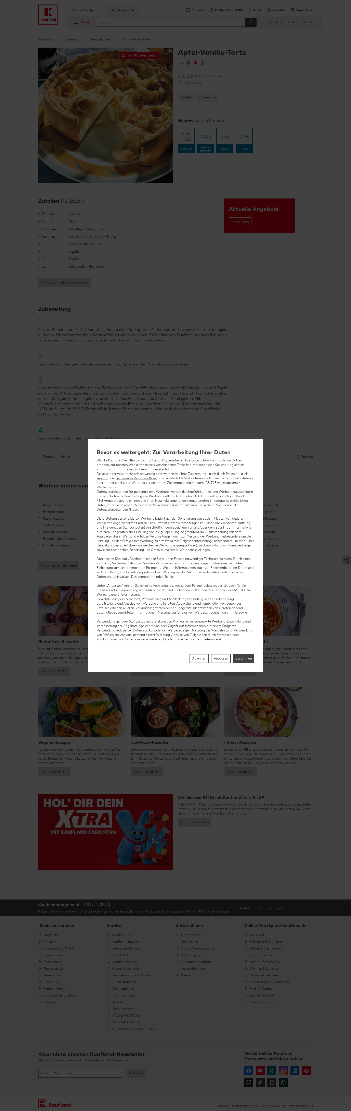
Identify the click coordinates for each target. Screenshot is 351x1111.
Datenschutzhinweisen (113, 577)
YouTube (260, 1070)
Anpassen (221, 658)
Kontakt (307, 22)
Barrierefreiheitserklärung (297, 1105)
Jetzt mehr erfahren (194, 822)
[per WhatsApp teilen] (202, 63)
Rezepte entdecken (54, 671)
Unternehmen (274, 22)
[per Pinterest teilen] (195, 63)
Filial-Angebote (122, 10)
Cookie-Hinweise (270, 1105)
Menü (85, 22)
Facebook (248, 1070)
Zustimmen (243, 658)
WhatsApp (283, 1082)
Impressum (223, 1105)
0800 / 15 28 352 (98, 904)
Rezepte (72, 39)
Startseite (45, 39)
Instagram (283, 1070)
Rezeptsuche (100, 39)
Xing (271, 1070)
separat (102, 478)
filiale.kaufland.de (56, 925)
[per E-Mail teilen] (181, 63)
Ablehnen (199, 658)
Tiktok (260, 1082)
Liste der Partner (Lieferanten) (198, 639)
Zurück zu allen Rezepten (58, 566)
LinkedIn (294, 1070)
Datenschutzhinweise (244, 1105)
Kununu (248, 1082)
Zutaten (186, 97)
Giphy (271, 1082)
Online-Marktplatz (85, 10)
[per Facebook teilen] (188, 63)
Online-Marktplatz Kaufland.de (275, 925)
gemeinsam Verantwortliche (136, 478)
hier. (172, 577)
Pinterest (306, 1070)
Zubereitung (207, 97)
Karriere (293, 22)
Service (114, 925)
